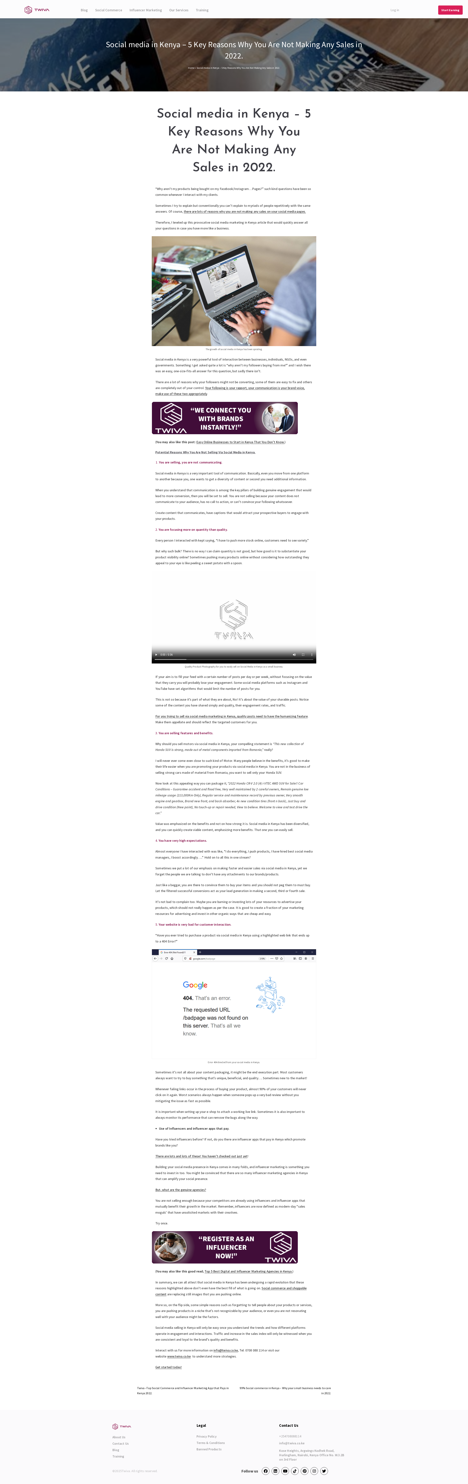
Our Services (178, 10)
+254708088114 (290, 1436)
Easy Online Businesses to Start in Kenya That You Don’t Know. (240, 442)
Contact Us (120, 1443)
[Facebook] (265, 1471)
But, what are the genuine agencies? (180, 1190)
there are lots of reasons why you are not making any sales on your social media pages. (245, 211)
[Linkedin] (275, 1471)
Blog (84, 10)
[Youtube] (285, 1471)
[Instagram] (314, 1471)
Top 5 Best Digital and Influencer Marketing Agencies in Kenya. (248, 1271)
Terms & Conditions (211, 1443)
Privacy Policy (207, 1436)
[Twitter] (324, 1471)
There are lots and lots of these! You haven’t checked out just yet (201, 1156)
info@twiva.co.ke (226, 1350)
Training (202, 10)
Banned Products (209, 1449)
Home (191, 67)
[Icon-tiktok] (295, 1471)
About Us (119, 1437)
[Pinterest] (304, 1471)
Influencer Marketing (145, 10)
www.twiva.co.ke (179, 1356)
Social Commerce (108, 10)
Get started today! (168, 1367)
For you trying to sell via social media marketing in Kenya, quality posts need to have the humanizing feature (231, 716)
